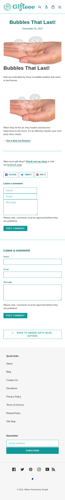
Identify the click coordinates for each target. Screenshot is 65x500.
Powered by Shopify (39, 490)
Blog (8, 371)
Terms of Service (15, 404)
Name (6, 256)
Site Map (10, 421)
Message (7, 282)
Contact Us (12, 380)
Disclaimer (11, 388)
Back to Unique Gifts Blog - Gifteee (34, 334)
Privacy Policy (13, 396)
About (9, 363)
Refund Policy (13, 413)
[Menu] (59, 6)
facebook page (14, 164)
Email (6, 269)
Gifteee (27, 490)
